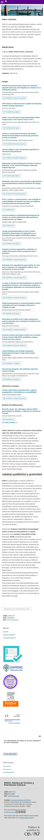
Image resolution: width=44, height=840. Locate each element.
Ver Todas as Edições (8, 422)
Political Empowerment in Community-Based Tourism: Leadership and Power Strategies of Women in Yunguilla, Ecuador (21, 305)
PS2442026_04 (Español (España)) (15, 144)
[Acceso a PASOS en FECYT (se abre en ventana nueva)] (13, 662)
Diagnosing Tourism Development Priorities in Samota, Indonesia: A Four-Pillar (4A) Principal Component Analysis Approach (21, 165)
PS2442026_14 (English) (12, 313)
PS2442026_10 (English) (12, 243)
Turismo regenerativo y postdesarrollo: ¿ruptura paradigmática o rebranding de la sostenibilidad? (19, 391)
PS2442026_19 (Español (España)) (15, 398)
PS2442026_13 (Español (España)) (15, 297)
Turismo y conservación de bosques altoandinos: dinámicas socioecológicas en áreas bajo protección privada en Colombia (20, 136)
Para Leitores (7, 766)
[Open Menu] (2, 2)
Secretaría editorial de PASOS (21, 800)
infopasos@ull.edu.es (26, 818)
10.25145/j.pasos (12, 620)
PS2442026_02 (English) (12, 112)
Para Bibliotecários (8, 772)
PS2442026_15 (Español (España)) (15, 329)
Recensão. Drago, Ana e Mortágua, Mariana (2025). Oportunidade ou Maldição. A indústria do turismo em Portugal (21, 411)
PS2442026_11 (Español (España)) (15, 259)
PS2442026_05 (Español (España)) (15, 158)
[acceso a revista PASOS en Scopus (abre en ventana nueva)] (10, 706)
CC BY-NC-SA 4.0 (9, 812)
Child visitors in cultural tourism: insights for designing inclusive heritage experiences (21, 105)
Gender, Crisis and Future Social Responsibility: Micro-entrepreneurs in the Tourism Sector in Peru (21, 118)
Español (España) (9, 635)
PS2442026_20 (9, 419)
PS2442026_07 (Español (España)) (15, 194)
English (5, 632)
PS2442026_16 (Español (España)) (15, 345)
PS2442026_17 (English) (12, 363)
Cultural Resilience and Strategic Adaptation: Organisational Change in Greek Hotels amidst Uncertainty (18, 353)
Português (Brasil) (9, 638)
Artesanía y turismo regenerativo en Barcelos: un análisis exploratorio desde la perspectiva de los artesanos (19, 251)
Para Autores (7, 769)
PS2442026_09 (9, 226)
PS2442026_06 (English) (12, 176)
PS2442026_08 (9, 210)
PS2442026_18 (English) (12, 379)
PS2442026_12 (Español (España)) (15, 277)
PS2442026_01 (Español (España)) (15, 98)
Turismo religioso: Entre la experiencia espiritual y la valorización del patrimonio (20, 150)
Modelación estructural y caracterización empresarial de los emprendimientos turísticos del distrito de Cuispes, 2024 (22, 183)
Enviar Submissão (10, 754)
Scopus (17, 723)
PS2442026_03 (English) (12, 128)
